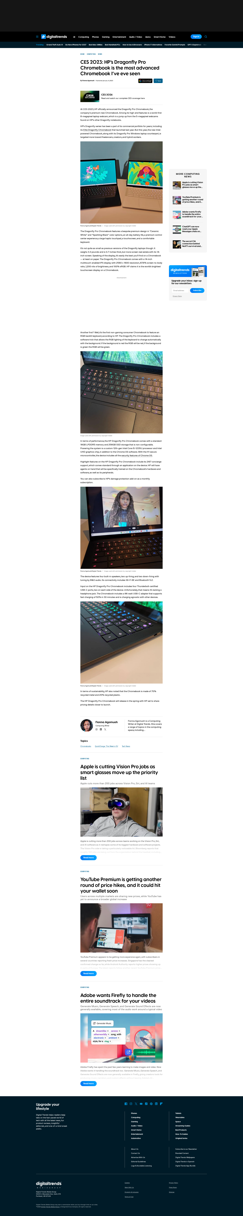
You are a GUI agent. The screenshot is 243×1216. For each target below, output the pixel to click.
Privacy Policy (177, 296)
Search (206, 37)
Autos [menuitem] (148, 37)
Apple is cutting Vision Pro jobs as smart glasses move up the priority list (192, 186)
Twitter (136, 1104)
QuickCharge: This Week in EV (106, 746)
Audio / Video (136, 1126)
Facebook (126, 1104)
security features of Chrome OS (136, 455)
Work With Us (129, 1187)
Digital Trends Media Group (50, 1207)
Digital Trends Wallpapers (185, 1157)
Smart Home (136, 1130)
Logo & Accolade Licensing (141, 1166)
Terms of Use (129, 1197)
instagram (97, 729)
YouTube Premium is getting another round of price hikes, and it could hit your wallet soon (192, 202)
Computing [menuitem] (83, 37)
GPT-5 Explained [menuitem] (194, 45)
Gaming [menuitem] (105, 37)
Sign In (196, 36)
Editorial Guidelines (138, 1161)
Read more (88, 857)
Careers (127, 1183)
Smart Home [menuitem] (160, 37)
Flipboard (161, 1104)
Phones (134, 1113)
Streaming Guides (182, 1126)
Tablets (178, 1113)
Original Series (181, 1138)
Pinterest (151, 1104)
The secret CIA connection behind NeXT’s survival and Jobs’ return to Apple (192, 245)
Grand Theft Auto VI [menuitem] (54, 45)
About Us (134, 1149)
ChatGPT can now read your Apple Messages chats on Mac (191, 230)
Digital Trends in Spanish (184, 1161)
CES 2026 (107, 95)
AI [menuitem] (74, 37)
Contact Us (135, 1153)
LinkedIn (156, 1104)
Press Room (173, 1187)
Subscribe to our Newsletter (186, 1149)
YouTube (141, 1104)
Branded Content (182, 1153)
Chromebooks (85, 746)
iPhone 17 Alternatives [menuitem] (153, 45)
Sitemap (171, 1192)
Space (178, 1121)
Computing (135, 1117)
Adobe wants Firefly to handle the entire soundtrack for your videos (191, 216)
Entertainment (137, 1134)
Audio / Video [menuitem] (135, 37)
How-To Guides (181, 1134)
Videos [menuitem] (172, 37)
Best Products (181, 1130)
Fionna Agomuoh (88, 81)
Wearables (179, 1117)
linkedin (101, 729)
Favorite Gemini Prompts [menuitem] (175, 45)
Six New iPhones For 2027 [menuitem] (75, 45)
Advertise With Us (138, 1157)
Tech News (126, 746)
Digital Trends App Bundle (185, 1166)
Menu (37, 37)
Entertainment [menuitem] (119, 37)
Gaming (134, 1121)
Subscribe (197, 290)
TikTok (146, 1104)
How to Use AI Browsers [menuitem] (132, 45)
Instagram (131, 1104)
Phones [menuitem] (95, 37)
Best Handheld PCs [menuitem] (112, 45)
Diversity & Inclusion (132, 1192)
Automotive (136, 1138)
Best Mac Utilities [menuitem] (95, 45)
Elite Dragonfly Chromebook (97, 129)
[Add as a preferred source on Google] (145, 81)
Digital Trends (49, 40)
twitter (105, 729)
